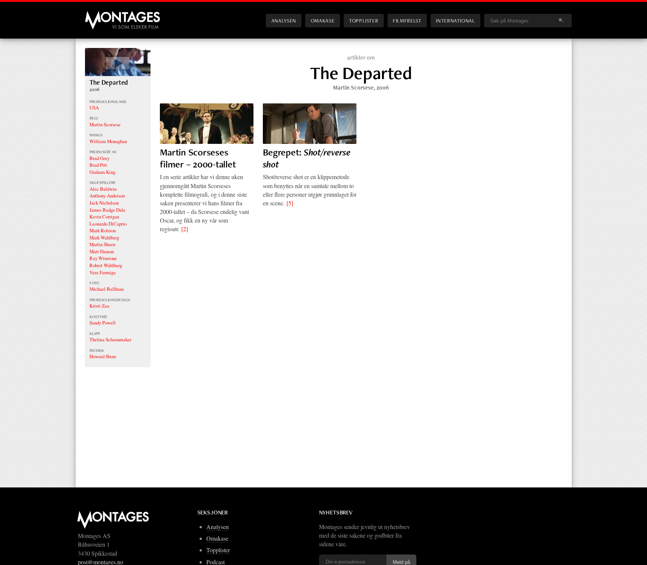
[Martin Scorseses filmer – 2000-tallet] (206, 123)
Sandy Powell (102, 322)
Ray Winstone (103, 258)
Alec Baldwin (102, 188)
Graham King (102, 172)
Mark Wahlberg (104, 237)
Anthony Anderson (107, 195)
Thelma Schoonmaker (110, 339)
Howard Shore (102, 356)
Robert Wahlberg (105, 265)
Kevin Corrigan (104, 216)
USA (94, 107)
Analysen (283, 20)
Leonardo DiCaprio (108, 223)
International (455, 20)
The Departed (108, 82)
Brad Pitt (98, 164)
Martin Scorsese (105, 124)
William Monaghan (108, 141)
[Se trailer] (118, 74)
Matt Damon (101, 251)
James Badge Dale (107, 209)
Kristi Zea (99, 305)
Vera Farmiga (102, 272)
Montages (97, 14)
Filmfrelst (407, 20)
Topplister (363, 20)
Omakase (322, 20)
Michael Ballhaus (106, 288)
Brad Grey (99, 158)
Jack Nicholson (104, 202)
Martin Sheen (102, 244)
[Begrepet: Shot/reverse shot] (309, 123)
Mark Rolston (102, 230)
